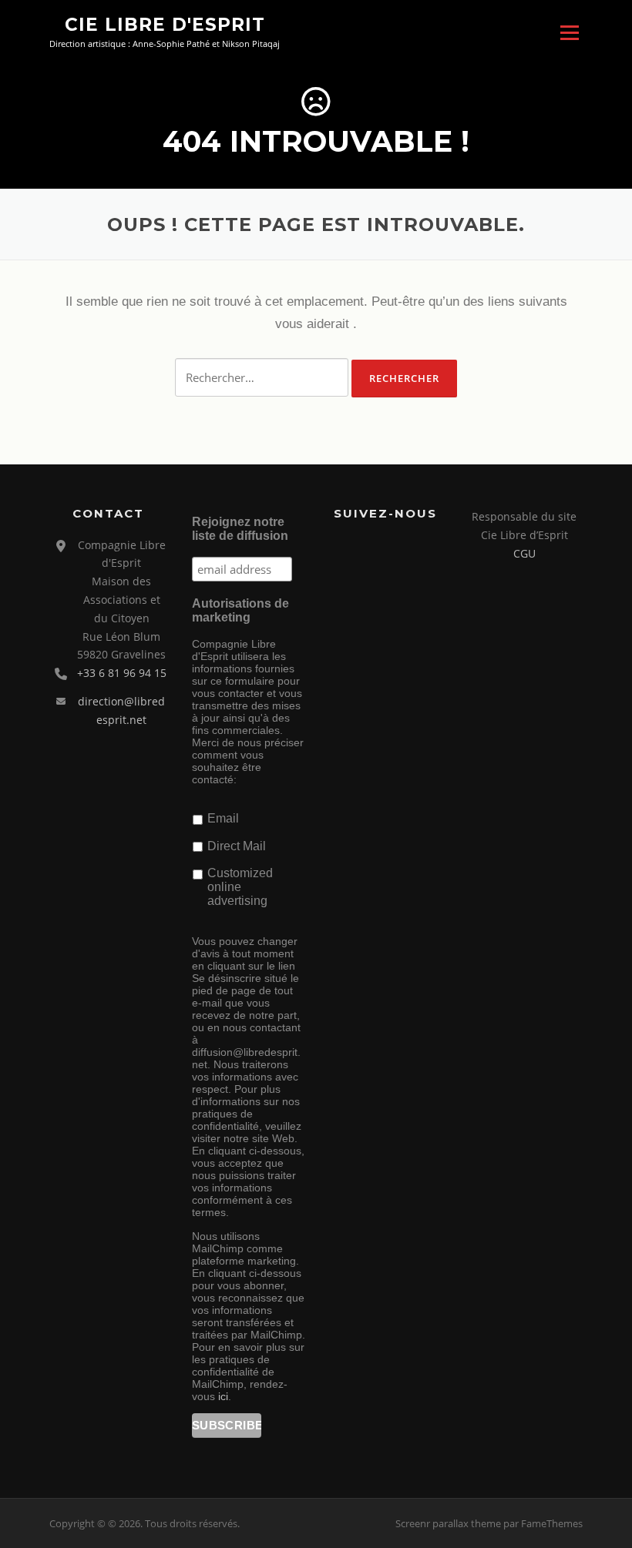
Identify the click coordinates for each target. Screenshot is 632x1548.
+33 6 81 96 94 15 (121, 672)
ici (223, 1396)
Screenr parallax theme (448, 1523)
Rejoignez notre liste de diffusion (240, 528)
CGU (524, 553)
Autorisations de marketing (240, 610)
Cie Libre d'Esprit (165, 24)
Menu (569, 32)
